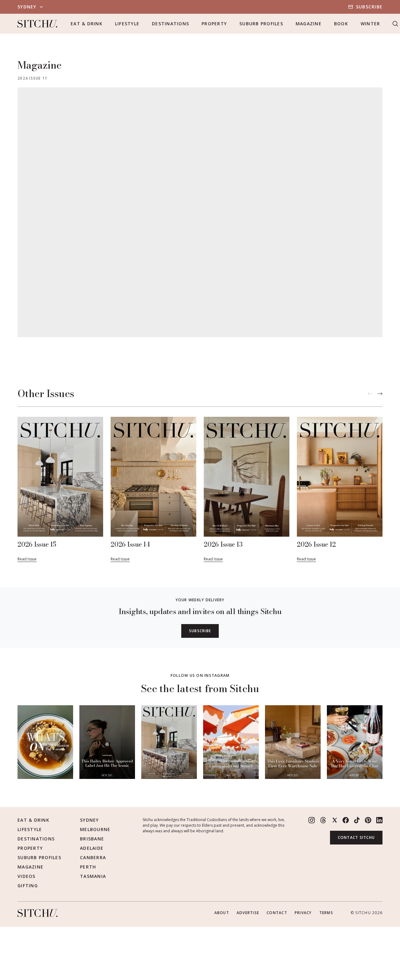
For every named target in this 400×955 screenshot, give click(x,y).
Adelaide (91, 848)
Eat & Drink (86, 24)
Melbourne (95, 829)
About (221, 912)
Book (341, 24)
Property (214, 24)
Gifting (28, 886)
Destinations (170, 24)
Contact (277, 912)
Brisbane (92, 839)
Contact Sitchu (356, 837)
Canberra (93, 857)
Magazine (309, 24)
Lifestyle (127, 24)
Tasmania (93, 876)
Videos (27, 876)
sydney (27, 7)
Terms (326, 912)
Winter (370, 24)
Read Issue (27, 559)
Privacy (303, 912)
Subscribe (369, 7)
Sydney (89, 820)
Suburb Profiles (261, 24)
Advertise (248, 912)
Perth (88, 867)
